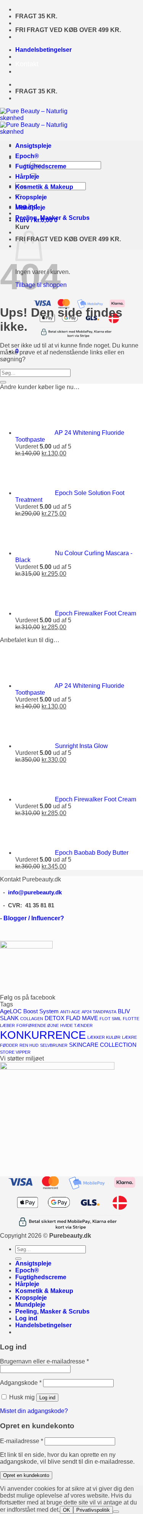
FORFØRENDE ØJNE (37, 1025)
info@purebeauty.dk (35, 892)
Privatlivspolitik (93, 1510)
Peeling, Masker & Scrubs (52, 218)
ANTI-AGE (70, 1011)
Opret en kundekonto (26, 1475)
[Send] (3, 382)
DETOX (54, 1018)
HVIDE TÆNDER (76, 1025)
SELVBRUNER (53, 1045)
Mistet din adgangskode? (34, 1411)
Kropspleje (31, 197)
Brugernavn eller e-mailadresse (44, 1361)
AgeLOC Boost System (29, 1011)
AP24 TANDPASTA (99, 1011)
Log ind (47, 1397)
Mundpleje (30, 207)
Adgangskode (21, 1382)
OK (66, 1510)
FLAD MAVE (82, 1018)
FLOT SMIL (110, 1018)
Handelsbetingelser (43, 49)
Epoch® (27, 156)
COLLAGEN (31, 1018)
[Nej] (116, 1512)
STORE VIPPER (15, 1052)
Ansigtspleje (33, 146)
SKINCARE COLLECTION (103, 1045)
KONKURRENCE (43, 1035)
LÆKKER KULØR (104, 1037)
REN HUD (29, 1045)
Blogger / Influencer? (33, 918)
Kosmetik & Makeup (44, 187)
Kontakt (27, 64)
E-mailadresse (21, 1441)
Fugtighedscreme (40, 166)
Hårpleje (27, 176)
